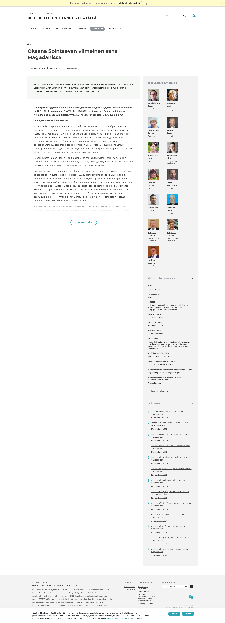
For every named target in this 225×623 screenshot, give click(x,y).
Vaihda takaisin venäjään (129, 3)
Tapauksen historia (159, 391)
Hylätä (188, 614)
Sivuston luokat (169, 586)
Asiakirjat (97, 29)
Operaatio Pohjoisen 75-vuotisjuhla (145, 604)
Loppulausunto (72, 68)
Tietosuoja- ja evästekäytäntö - (119, 618)
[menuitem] (31, 29)
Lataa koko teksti (83, 222)
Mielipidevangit (65, 29)
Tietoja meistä (129, 587)
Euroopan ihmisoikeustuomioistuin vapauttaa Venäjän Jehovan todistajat (147, 597)
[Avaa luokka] (191, 586)
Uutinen (46, 29)
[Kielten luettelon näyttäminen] (147, 3)
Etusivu (31, 29)
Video (82, 29)
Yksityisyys (131, 590)
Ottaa (174, 614)
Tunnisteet (115, 29)
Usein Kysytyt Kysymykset (143, 588)
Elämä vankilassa (144, 591)
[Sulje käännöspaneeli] (222, 3)
